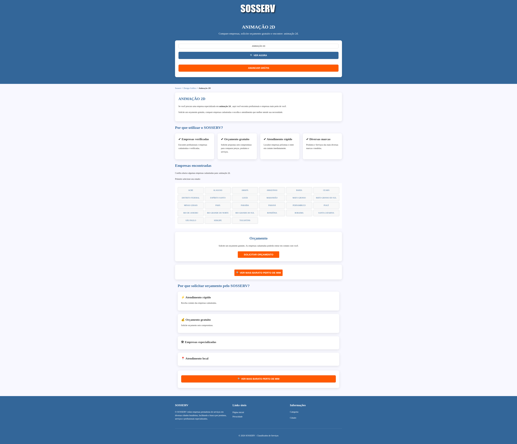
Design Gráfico (190, 88)
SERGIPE (218, 220)
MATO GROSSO (299, 198)
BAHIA (299, 190)
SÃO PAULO (191, 220)
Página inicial (238, 412)
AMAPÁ (245, 190)
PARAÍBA (245, 205)
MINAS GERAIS (191, 205)
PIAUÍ (326, 205)
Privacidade (237, 416)
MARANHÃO (272, 198)
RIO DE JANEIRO (190, 213)
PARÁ (217, 205)
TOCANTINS (245, 220)
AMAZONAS (272, 190)
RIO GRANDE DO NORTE (218, 213)
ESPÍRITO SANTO (218, 198)
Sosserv (178, 88)
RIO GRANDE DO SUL (244, 213)
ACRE (190, 190)
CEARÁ (326, 190)
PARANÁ (272, 205)
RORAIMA (299, 213)
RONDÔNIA (272, 213)
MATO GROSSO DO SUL (326, 198)
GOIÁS (245, 198)
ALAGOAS (217, 190)
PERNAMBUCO (299, 205)
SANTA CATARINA (326, 213)
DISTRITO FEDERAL (191, 198)
